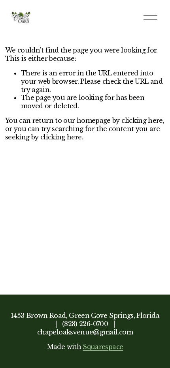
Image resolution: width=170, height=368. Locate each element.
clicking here (142, 120)
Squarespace (103, 347)
